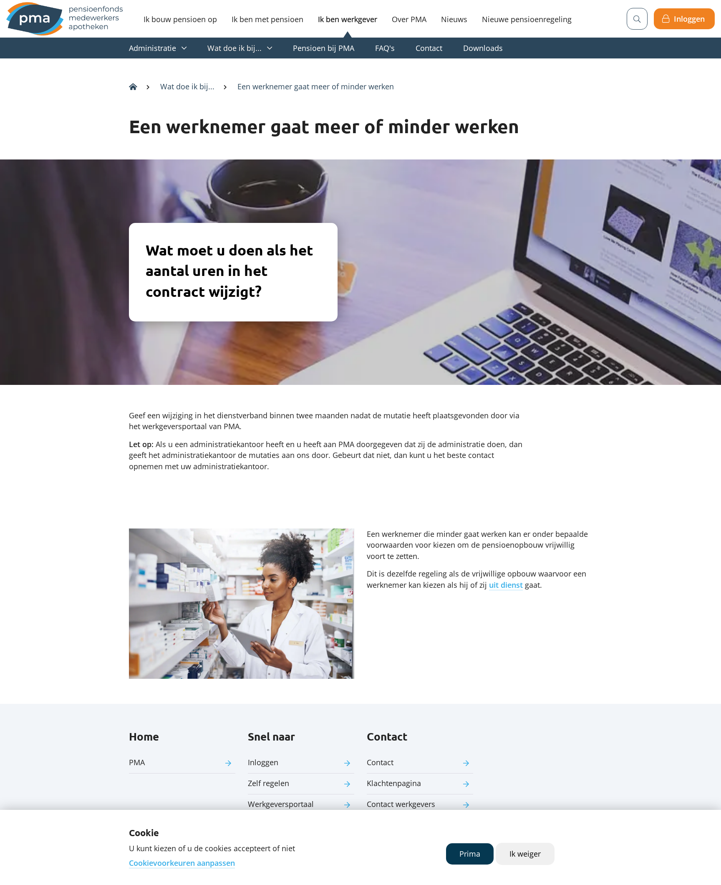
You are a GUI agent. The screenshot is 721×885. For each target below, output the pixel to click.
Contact (429, 48)
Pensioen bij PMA (323, 48)
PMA (137, 762)
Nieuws (454, 19)
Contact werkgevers (401, 804)
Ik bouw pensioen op (180, 19)
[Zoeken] (637, 19)
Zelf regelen (268, 783)
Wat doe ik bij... (234, 48)
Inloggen (689, 19)
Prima (469, 854)
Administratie (152, 48)
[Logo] (64, 18)
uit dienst (506, 585)
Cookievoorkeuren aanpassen (182, 863)
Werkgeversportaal (281, 804)
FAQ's (385, 48)
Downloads (483, 48)
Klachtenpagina (394, 783)
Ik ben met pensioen (267, 19)
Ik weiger (525, 854)
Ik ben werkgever (347, 19)
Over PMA (409, 19)
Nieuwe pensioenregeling (527, 19)
